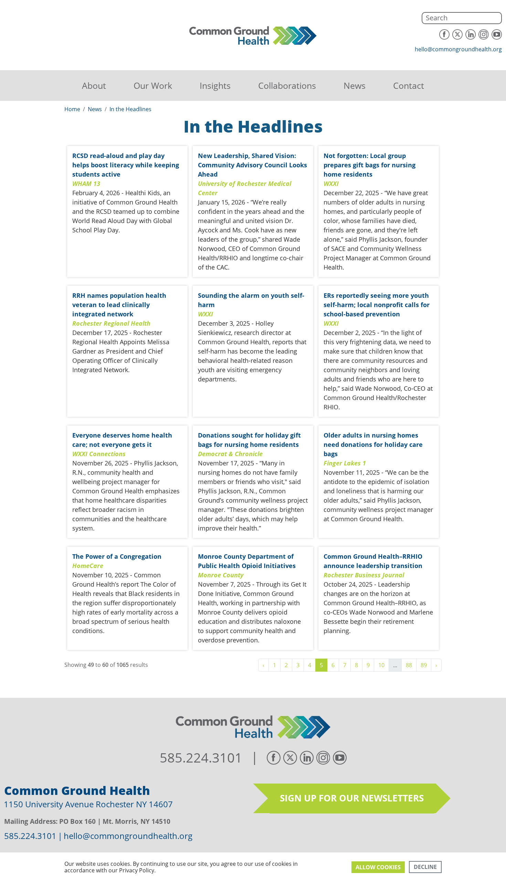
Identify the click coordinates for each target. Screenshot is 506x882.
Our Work (153, 85)
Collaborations (287, 85)
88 (409, 665)
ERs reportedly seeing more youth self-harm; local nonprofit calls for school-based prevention (377, 304)
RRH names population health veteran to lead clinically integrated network (119, 304)
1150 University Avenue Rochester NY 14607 (88, 804)
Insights (215, 85)
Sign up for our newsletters (352, 798)
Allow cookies (378, 867)
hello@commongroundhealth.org (458, 49)
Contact (408, 85)
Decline (425, 867)
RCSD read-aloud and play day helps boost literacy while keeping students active (125, 164)
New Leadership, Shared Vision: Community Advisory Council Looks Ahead (252, 164)
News (355, 85)
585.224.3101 (201, 758)
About (94, 85)
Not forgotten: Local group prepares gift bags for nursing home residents (369, 164)
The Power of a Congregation (116, 556)
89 (424, 665)
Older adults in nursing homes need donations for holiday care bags (373, 444)
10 (381, 665)
